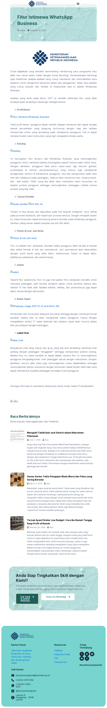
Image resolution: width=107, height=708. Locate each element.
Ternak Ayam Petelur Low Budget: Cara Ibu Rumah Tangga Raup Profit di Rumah (59, 522)
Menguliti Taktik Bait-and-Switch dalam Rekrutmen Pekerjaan (55, 434)
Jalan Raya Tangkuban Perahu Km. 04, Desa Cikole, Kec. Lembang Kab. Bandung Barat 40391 (21, 656)
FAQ (56, 658)
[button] (78, 3)
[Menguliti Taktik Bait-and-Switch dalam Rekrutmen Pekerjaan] (17, 436)
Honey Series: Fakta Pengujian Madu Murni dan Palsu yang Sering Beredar (59, 478)
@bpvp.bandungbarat (26, 691)
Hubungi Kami (60, 662)
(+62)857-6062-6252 (23, 685)
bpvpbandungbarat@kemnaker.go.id (33, 675)
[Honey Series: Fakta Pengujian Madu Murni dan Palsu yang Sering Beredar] (17, 480)
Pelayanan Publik (62, 654)
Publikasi (58, 650)
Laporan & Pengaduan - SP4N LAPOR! (25, 697)
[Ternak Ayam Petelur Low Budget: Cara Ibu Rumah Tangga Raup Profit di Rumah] (17, 523)
